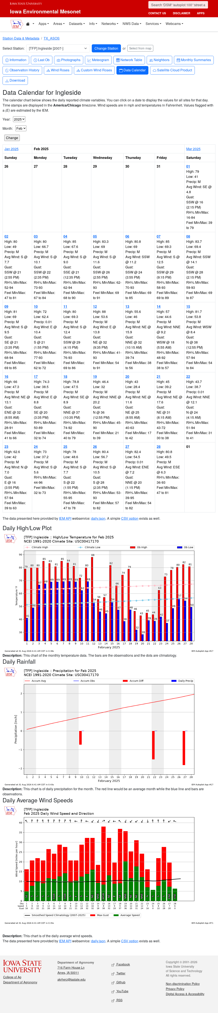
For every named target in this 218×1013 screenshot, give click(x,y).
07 (159, 236)
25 (65, 446)
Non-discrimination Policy (183, 983)
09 (6, 306)
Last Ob (44, 59)
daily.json (98, 518)
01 (188, 166)
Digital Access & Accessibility (185, 994)
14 (159, 306)
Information (17, 59)
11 (65, 306)
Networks (109, 23)
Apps (42, 23)
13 (127, 306)
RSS (119, 1000)
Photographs (70, 59)
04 (65, 236)
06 (127, 236)
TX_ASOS (52, 38)
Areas (57, 23)
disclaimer (181, 13)
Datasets (75, 23)
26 (95, 446)
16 (6, 376)
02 (6, 236)
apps (201, 13)
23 (6, 446)
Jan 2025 (11, 148)
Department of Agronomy (20, 982)
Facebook (123, 964)
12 (95, 306)
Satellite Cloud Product (174, 69)
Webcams (173, 23)
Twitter (120, 973)
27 (127, 446)
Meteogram (100, 59)
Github (120, 982)
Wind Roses (60, 69)
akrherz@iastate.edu (71, 979)
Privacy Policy (175, 989)
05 (95, 236)
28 (159, 446)
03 (36, 236)
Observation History (24, 69)
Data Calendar (134, 69)
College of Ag (12, 977)
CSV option (129, 518)
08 (188, 236)
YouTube (122, 991)
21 (159, 376)
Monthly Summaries (196, 59)
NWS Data (131, 23)
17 (36, 376)
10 (36, 306)
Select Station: (13, 48)
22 (188, 376)
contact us (157, 13)
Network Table (131, 59)
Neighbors (161, 59)
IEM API (65, 518)
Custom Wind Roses (96, 69)
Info (92, 23)
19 (95, 376)
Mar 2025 (193, 148)
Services (152, 23)
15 (188, 306)
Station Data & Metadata (21, 38)
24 (36, 446)
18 (65, 376)
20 (127, 376)
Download (17, 80)
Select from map (140, 48)
